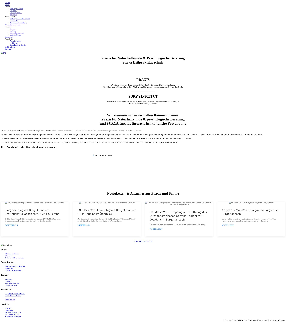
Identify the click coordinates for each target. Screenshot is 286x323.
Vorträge (8, 281)
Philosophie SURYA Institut (15, 266)
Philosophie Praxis (11, 254)
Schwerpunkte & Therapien (15, 258)
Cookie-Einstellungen (13, 316)
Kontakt (8, 308)
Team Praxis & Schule (13, 296)
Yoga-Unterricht (11, 285)
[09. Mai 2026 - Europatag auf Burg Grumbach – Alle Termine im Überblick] (107, 219)
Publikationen (10, 300)
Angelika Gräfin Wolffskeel (15, 294)
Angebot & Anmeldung (13, 270)
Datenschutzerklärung (13, 312)
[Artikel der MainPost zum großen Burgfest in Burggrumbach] (251, 219)
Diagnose (8, 256)
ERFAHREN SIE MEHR (143, 241)
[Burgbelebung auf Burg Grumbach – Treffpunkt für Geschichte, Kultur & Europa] (35, 219)
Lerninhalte (9, 268)
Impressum (9, 310)
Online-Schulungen (12, 283)
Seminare (8, 279)
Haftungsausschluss (12, 314)
